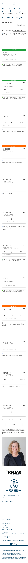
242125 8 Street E (8, 408)
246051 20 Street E (8, 182)
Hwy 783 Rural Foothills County (10, 344)
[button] (2, 537)
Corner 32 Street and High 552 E (10, 55)
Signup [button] (19, 25)
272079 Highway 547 (8, 118)
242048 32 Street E (8, 375)
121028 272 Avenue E (8, 151)
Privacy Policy (21, 540)
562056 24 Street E (8, 311)
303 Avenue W (8, 280)
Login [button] (24, 25)
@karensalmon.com (10, 525)
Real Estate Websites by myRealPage (14, 542)
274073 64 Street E (8, 85)
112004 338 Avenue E (11, 248)
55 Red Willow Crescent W (8, 215)
